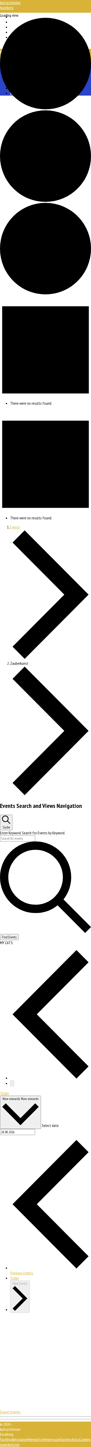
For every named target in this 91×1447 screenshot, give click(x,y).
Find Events (9, 937)
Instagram (21, 1439)
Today (4, 1093)
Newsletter (37, 1439)
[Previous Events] (50, 1077)
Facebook (7, 1439)
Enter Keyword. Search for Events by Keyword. (32, 832)
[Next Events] (12, 1083)
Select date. (50, 1125)
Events (15, 527)
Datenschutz (69, 1439)
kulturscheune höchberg (10, 5)
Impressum (52, 1439)
